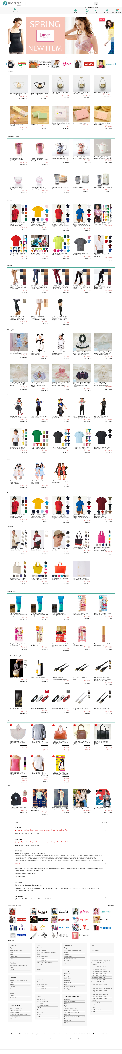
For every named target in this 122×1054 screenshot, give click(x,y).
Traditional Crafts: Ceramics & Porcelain (101, 964)
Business (40, 1003)
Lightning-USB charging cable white (80, 709)
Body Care (67, 978)
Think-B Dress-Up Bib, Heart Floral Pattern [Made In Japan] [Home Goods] (60, 383)
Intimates (13, 977)
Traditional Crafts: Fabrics (99, 973)
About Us (14, 1034)
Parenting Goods (15, 1017)
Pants (12, 954)
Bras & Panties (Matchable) (18, 980)
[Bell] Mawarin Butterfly (101, 92)
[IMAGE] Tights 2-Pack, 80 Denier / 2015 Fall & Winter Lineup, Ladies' (60, 287)
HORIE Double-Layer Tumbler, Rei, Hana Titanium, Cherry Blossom (40, 159)
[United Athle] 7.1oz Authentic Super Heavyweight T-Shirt (100, 516)
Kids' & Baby (95, 950)
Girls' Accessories (42, 956)
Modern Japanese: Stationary (100, 994)
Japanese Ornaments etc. (72, 1012)
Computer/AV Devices (71, 1010)
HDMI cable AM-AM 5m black (80, 678)
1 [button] (58, 58)
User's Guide (97, 1034)
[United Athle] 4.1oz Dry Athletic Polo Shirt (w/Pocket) (101, 254)
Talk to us (69, 1034)
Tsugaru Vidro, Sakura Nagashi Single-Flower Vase (39, 188)
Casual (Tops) (41, 999)
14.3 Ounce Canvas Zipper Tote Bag (60, 578)
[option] (61, 35)
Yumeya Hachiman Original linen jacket (102, 808)
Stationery (67, 1004)
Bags (65, 948)
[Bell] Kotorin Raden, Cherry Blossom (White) (18, 94)
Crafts (94, 958)
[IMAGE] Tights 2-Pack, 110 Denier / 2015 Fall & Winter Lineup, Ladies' (82, 287)
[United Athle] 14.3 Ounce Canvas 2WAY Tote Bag (81, 548)
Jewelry (66, 954)
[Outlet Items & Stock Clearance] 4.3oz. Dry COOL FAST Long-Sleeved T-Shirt (39, 742)
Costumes (67, 1014)
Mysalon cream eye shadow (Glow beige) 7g (102, 644)
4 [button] (67, 58)
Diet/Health (67, 982)
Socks (12, 993)
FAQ (89, 1034)
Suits (11, 959)
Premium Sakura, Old (79, 187)
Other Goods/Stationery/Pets (73, 996)
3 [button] (64, 58)
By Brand (67, 1006)
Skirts (12, 952)
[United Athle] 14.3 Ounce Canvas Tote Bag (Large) (18, 578)
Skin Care (67, 974)
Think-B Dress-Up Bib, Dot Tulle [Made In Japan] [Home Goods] (18, 383)
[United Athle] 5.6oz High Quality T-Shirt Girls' (102, 223)
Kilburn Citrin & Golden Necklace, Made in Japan (81, 578)
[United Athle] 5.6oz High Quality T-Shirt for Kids (17, 447)
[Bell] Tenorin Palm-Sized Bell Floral (60, 93)
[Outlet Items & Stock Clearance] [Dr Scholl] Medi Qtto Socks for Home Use (60, 773)
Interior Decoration (69, 1001)
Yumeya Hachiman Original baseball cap (18, 808)
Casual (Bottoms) (42, 1001)
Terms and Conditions (25, 1034)
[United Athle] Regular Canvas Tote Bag (16, 549)
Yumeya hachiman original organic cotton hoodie (81, 808)
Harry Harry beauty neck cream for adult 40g (80, 613)
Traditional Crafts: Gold (99, 975)
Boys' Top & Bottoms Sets (45, 962)
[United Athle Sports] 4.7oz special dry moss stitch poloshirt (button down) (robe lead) (60, 225)
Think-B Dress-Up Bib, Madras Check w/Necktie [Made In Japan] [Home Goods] (38, 384)
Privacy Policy (36, 1034)
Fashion (94, 1005)
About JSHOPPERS (80, 1034)
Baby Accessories (15, 1010)
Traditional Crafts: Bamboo (100, 967)
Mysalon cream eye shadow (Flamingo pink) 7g (81, 644)
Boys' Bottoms (41, 960)
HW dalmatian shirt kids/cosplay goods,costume (82, 417)
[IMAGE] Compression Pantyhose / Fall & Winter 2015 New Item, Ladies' (39, 318)
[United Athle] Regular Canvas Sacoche (37, 549)
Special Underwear (15, 989)
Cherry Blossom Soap (79, 123)
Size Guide (106, 1034)
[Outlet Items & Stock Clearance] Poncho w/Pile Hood (17, 742)
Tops (11, 948)
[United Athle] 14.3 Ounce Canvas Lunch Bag (39, 578)
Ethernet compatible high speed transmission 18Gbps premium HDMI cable (102, 679)
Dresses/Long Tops (16, 950)
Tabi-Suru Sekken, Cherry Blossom (17, 124)
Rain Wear (67, 961)
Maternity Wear (14, 1012)
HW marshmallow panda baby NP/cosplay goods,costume (38, 353)
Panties (12, 984)
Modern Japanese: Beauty (99, 996)
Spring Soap (34, 124)
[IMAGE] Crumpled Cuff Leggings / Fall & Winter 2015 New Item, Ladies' (17, 318)
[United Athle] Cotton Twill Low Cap (60, 549)
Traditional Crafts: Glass (99, 977)
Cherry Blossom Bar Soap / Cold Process (102, 123)
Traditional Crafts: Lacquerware (101, 961)
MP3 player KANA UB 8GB (60, 708)
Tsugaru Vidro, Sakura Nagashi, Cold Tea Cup (17, 188)
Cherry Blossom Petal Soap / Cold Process (61, 123)
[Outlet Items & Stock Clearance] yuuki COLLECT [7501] (81, 742)
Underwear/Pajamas (43, 1005)
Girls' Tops (40, 948)
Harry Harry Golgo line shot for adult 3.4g (18, 644)
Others (12, 969)
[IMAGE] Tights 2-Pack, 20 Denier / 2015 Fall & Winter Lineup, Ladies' (18, 287)
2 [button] (61, 58)
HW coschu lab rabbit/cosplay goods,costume (14, 482)
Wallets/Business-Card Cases (73, 950)
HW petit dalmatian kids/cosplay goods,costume (18, 417)
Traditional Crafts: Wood (99, 969)
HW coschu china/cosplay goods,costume (60, 481)
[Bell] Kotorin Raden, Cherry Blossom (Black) (39, 94)
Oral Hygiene (68, 989)
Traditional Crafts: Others (99, 982)
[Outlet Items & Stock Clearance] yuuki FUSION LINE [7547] (60, 742)
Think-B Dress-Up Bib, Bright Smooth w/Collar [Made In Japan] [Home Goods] (103, 353)
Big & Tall (40, 1012)
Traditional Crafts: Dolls (99, 980)
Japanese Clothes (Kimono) (18, 965)
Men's (39, 996)
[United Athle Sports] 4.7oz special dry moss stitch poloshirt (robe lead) (18, 224)
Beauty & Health (69, 971)
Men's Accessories (70, 959)
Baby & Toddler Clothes (17, 1008)
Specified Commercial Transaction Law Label (54, 1034)
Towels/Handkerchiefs (71, 1008)
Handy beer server (15, 678)
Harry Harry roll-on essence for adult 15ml (39, 644)
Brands (66, 984)
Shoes (39, 1008)
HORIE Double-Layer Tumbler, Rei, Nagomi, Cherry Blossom (16, 159)
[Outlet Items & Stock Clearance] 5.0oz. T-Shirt (38, 772)
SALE (93, 945)
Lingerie (12, 986)
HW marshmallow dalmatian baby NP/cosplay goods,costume (60, 353)
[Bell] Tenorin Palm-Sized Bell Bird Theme (81, 93)
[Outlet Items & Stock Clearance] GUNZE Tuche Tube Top (17, 773)
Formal (12, 961)
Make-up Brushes (69, 986)
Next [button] (115, 64)
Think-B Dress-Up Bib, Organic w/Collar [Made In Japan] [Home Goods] (102, 383)
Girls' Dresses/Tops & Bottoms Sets (46, 953)
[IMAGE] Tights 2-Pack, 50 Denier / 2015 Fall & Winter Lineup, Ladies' (39, 287)
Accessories (41, 1010)
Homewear (13, 991)
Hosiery (12, 995)
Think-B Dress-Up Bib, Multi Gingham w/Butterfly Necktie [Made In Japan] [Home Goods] (82, 384)
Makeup (66, 976)
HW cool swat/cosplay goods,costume (101, 417)
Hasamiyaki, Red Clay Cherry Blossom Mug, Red (81, 157)
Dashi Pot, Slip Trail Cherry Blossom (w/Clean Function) (103, 157)
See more (104, 822)
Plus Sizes (13, 963)
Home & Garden (96, 1003)
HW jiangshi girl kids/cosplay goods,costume (61, 417)
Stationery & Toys (97, 1009)
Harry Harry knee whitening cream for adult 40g (102, 613)
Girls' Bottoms (41, 950)
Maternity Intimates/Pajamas (18, 1014)
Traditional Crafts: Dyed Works (101, 971)
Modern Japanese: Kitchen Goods (74, 1017)
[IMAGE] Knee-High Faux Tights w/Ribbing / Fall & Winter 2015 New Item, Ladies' (59, 319)
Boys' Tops (40, 958)
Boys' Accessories (42, 965)
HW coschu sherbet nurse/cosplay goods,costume (37, 482)
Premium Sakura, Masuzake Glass (60, 188)
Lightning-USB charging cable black (101, 709)
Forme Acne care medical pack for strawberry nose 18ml (60, 645)
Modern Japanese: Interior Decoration (72, 1020)
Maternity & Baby (15, 1005)
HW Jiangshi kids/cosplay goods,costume (39, 417)
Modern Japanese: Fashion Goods (100, 991)
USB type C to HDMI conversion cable (16, 709)
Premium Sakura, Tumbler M (103, 187)
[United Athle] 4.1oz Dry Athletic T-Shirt (38, 254)
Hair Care (67, 980)
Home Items (68, 999)
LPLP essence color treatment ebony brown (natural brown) (59, 614)
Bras (11, 982)
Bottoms (94, 948)
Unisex (12, 967)
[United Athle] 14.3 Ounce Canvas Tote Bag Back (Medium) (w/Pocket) (102, 548)
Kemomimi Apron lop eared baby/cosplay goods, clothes (18, 352)
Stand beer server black (38, 678)
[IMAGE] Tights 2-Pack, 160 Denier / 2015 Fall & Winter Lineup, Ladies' (103, 287)
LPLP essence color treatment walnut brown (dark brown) (40, 614)
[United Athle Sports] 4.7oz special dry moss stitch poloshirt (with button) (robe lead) (81, 225)
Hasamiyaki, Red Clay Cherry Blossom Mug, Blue (60, 157)
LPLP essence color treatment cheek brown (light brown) (18, 614)
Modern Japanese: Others (99, 998)
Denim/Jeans (14, 956)
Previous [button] (7, 64)
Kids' (39, 945)
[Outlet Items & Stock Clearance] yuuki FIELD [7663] (101, 742)
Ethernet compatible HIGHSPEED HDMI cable (59, 678)
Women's (13, 945)
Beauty (94, 1007)
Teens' (39, 977)
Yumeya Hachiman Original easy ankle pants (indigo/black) (39, 808)
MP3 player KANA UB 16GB (39, 708)
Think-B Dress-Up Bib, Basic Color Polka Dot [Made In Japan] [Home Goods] (82, 353)
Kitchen (94, 1000)
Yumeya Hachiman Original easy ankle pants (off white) (60, 808)
